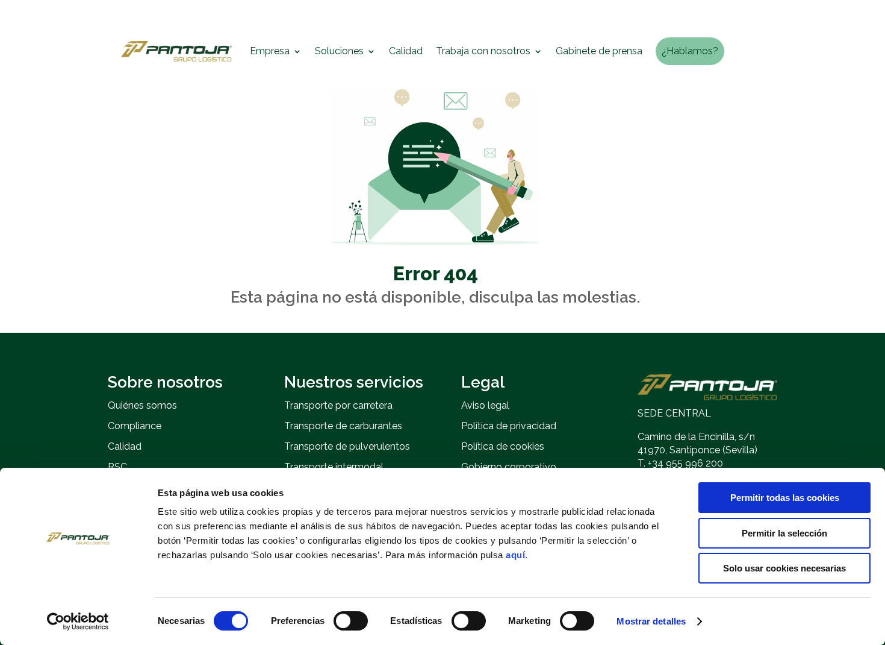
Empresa (270, 51)
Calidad (406, 51)
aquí (515, 555)
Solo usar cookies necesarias (784, 568)
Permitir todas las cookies (784, 497)
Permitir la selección (784, 533)
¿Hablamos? (690, 51)
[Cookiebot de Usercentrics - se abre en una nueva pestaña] (78, 621)
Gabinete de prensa (599, 51)
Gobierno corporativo (508, 467)
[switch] (351, 621)
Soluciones (339, 51)
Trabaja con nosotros (483, 51)
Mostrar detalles (651, 621)
